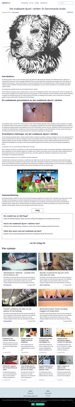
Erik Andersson (7, 285)
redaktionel (70, 12)
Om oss (31, 3)
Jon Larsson (15, 12)
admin (41, 321)
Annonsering (24, 3)
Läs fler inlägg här (37, 243)
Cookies (37, 3)
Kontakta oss (43, 3)
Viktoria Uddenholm (45, 285)
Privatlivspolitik (40, 404)
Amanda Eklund (7, 321)
